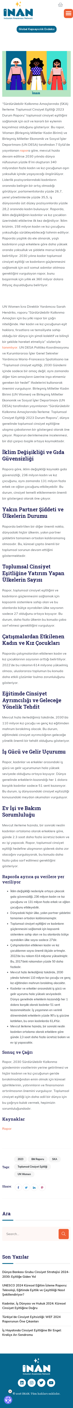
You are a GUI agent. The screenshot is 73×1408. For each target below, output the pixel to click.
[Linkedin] (22, 1383)
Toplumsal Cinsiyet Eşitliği (32, 1166)
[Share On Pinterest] (42, 1187)
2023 (20, 1159)
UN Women (24, 1174)
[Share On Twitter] (26, 1187)
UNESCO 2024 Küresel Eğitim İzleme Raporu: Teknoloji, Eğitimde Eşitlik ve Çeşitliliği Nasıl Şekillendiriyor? (34, 1289)
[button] (68, 13)
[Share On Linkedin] (34, 1187)
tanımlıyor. (10, 347)
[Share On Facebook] (18, 1187)
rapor (24, 150)
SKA (54, 1159)
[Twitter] (41, 1383)
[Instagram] (32, 1383)
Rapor (7, 1129)
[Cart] (65, 5)
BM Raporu (37, 1159)
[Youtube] (51, 1383)
